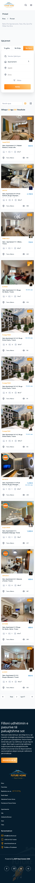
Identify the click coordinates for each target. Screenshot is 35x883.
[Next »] (32, 697)
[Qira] (17, 128)
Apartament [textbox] (18, 62)
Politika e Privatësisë (10, 847)
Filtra (19, 80)
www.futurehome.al (10, 843)
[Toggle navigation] (31, 5)
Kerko (17, 87)
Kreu (4, 19)
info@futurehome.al (10, 835)
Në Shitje (18, 48)
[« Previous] (3, 697)
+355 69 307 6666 (10, 839)
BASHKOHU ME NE (9, 760)
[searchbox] (19, 68)
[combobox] (17, 62)
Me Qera (29, 48)
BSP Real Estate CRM (22, 859)
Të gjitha (7, 48)
